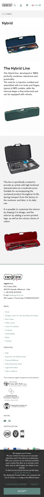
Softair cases (10, 323)
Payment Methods (12, 360)
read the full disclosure (21, 473)
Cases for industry (12, 326)
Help (7, 353)
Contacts (8, 341)
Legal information (11, 367)
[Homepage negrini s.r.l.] (7, 5)
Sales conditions (11, 371)
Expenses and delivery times (15, 357)
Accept (22, 491)
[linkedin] (10, 421)
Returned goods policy (13, 364)
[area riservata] (22, 5)
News (7, 337)
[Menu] (40, 5)
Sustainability (10, 334)
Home (4, 14)
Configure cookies (16, 484)
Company (8, 330)
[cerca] (16, 5)
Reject (34, 484)
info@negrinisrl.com (16, 295)
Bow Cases (9, 319)
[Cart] (28, 5)
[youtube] (5, 421)
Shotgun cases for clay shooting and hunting (21, 316)
